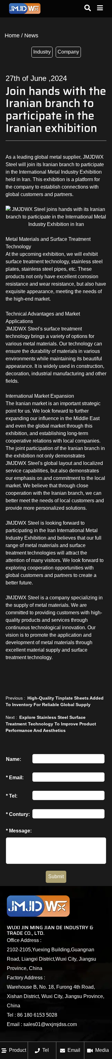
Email (74, 1050)
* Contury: (18, 814)
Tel (45, 1050)
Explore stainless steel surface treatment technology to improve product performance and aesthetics (51, 724)
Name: (13, 759)
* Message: (19, 830)
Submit (56, 876)
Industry (42, 51)
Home (12, 35)
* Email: (15, 777)
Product (17, 1050)
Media (102, 1050)
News (31, 35)
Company (68, 51)
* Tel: (11, 796)
